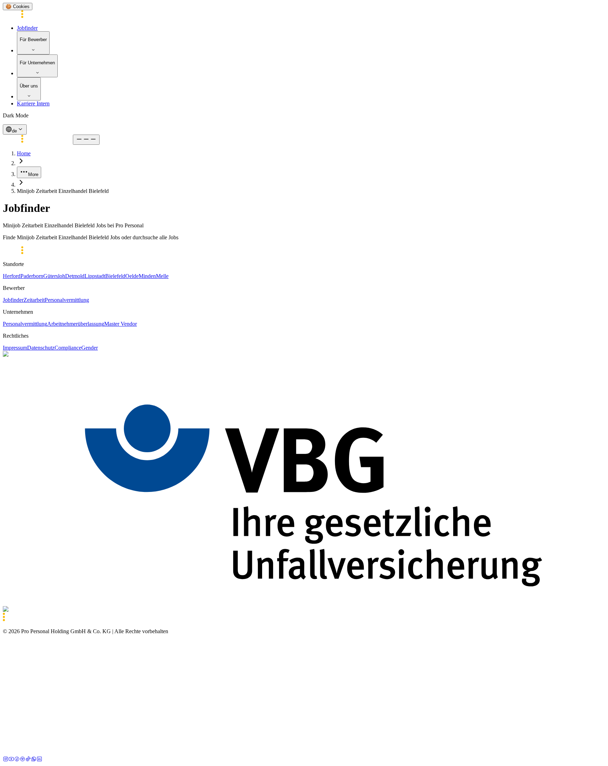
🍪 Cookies (18, 6)
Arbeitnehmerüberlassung (75, 324)
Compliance (68, 348)
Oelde (132, 276)
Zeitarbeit (34, 300)
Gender (89, 348)
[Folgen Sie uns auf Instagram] (5, 760)
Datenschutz (41, 348)
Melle (162, 276)
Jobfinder (27, 28)
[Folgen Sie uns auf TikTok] (28, 760)
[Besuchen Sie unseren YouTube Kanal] (11, 760)
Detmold (74, 276)
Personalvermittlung (67, 300)
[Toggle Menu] (86, 140)
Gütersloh (54, 276)
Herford (11, 276)
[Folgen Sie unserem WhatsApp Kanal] (34, 760)
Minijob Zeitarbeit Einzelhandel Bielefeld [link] (63, 191)
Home (24, 153)
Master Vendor (120, 324)
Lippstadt (94, 276)
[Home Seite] (38, 16)
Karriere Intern (33, 103)
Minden (147, 276)
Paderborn (31, 276)
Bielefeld (115, 276)
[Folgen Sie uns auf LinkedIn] (39, 760)
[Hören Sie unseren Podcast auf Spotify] (22, 760)
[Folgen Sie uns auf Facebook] (17, 760)
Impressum (15, 348)
